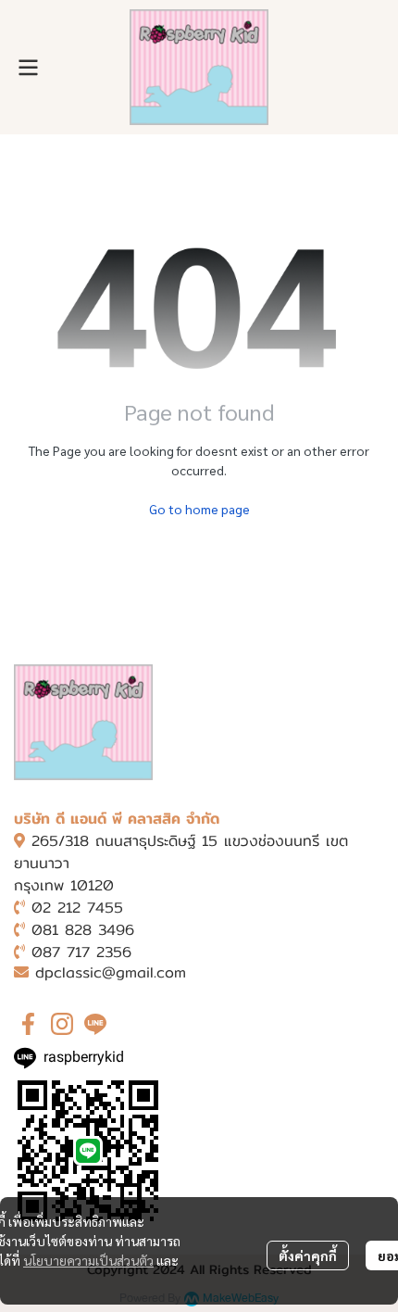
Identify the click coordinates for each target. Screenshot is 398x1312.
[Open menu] (27, 67)
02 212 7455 (77, 907)
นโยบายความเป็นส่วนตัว (88, 1260)
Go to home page (199, 508)
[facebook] (29, 1024)
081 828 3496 (82, 929)
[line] (95, 1024)
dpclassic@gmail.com (110, 972)
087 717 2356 (81, 952)
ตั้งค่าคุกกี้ (308, 1255)
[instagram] (62, 1024)
